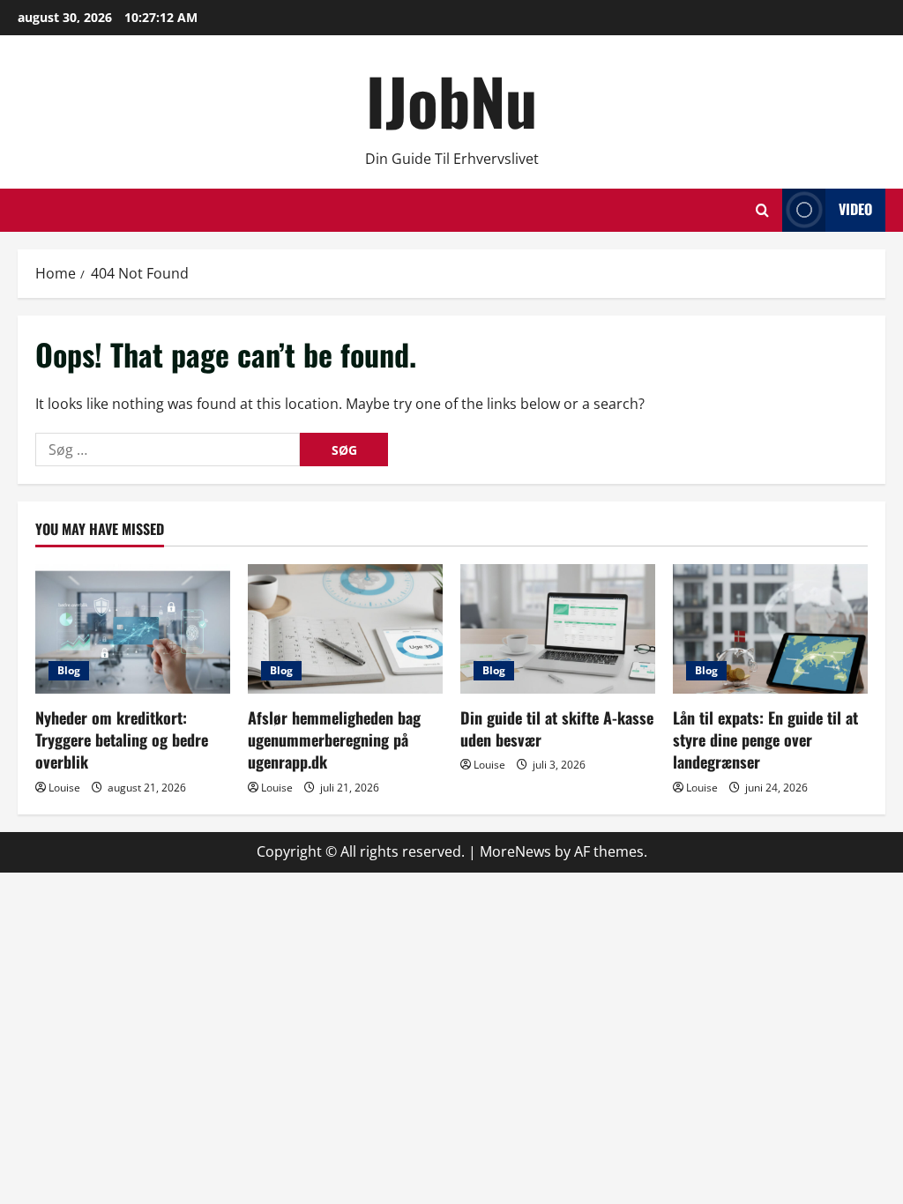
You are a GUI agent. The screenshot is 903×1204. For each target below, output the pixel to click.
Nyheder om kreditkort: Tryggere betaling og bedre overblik (121, 739)
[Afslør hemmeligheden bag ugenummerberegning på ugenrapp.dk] (345, 629)
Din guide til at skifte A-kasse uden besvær (556, 728)
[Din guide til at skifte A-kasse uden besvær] (557, 629)
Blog (68, 670)
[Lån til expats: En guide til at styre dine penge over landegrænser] (770, 629)
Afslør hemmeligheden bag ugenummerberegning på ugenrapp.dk (334, 739)
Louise (64, 787)
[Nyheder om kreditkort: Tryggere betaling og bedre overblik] (132, 629)
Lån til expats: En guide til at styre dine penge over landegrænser (765, 739)
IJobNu (451, 100)
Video (855, 208)
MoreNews (515, 851)
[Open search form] (762, 210)
